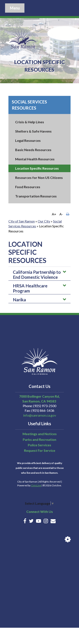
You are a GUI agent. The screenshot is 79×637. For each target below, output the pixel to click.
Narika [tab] (19, 299)
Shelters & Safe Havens (33, 131)
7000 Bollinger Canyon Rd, (39, 396)
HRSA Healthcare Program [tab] (30, 288)
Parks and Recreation (39, 439)
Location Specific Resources (37, 168)
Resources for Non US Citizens (39, 178)
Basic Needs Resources (33, 150)
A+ (54, 214)
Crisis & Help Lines (29, 122)
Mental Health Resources (35, 159)
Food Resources (27, 187)
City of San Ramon (21, 221)
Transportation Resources (36, 196)
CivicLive (36, 485)
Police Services (39, 445)
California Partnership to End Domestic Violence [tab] (37, 274)
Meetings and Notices (40, 434)
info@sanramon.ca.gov (39, 415)
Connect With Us (39, 512)
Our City (44, 221)
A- (61, 214)
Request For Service (39, 450)
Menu (15, 8)
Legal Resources (28, 140)
